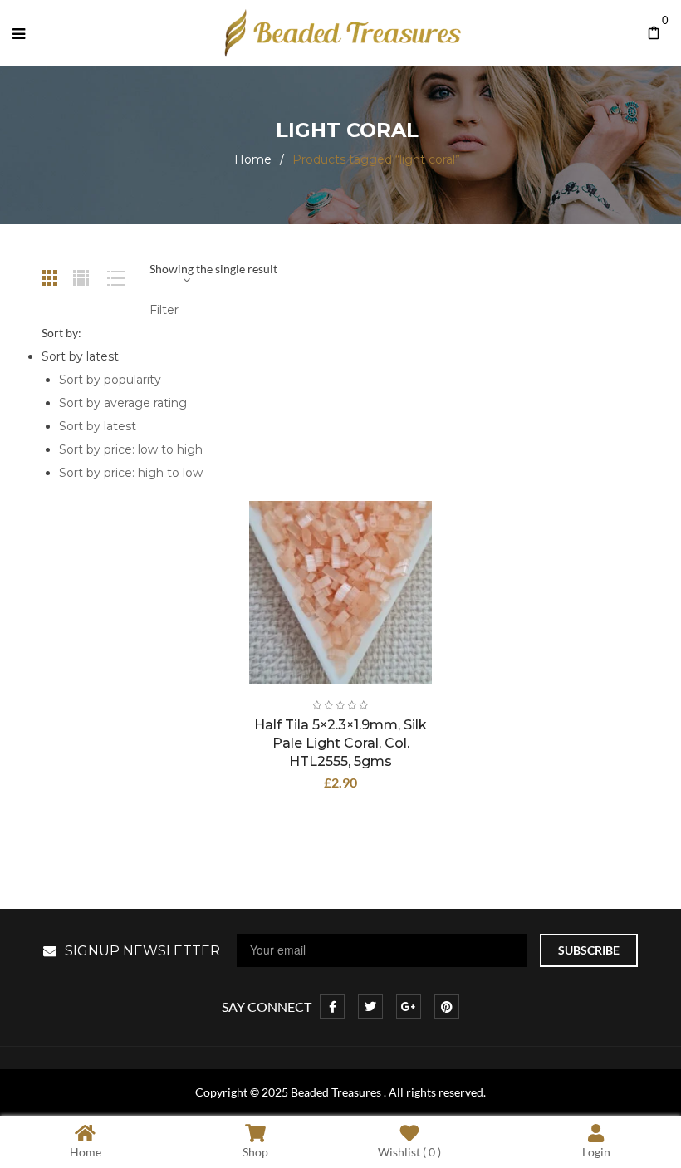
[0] (654, 34)
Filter (164, 309)
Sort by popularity (110, 379)
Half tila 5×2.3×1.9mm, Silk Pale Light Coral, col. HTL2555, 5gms (340, 743)
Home (253, 159)
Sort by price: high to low (131, 472)
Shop (255, 1151)
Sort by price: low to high (131, 449)
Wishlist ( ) (409, 1151)
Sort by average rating (123, 402)
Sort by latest (97, 426)
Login (596, 1151)
